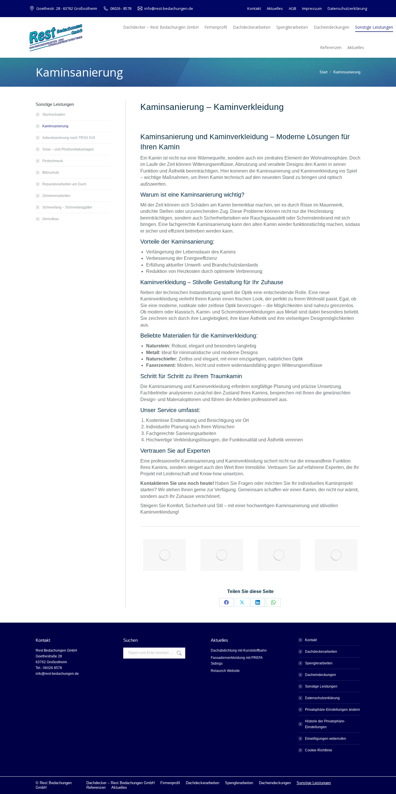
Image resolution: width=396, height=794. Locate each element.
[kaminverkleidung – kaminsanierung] (164, 555)
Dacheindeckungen (320, 675)
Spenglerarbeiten (319, 663)
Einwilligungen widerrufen (325, 739)
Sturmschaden (53, 115)
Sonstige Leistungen (321, 686)
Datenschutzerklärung (322, 698)
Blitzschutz (50, 173)
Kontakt (311, 640)
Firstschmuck (52, 161)
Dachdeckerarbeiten (321, 652)
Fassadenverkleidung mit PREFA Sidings (236, 661)
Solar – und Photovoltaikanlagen (68, 149)
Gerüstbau (50, 219)
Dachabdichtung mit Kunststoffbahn (239, 650)
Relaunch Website (225, 671)
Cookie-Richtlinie (318, 750)
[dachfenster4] (221, 555)
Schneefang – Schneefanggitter (67, 207)
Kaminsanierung (55, 126)
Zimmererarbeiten (56, 196)
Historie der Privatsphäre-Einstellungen (325, 724)
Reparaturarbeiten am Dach (64, 184)
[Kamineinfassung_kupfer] (279, 555)
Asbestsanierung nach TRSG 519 (68, 138)
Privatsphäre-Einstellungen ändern (332, 710)
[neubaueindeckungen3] (336, 555)
